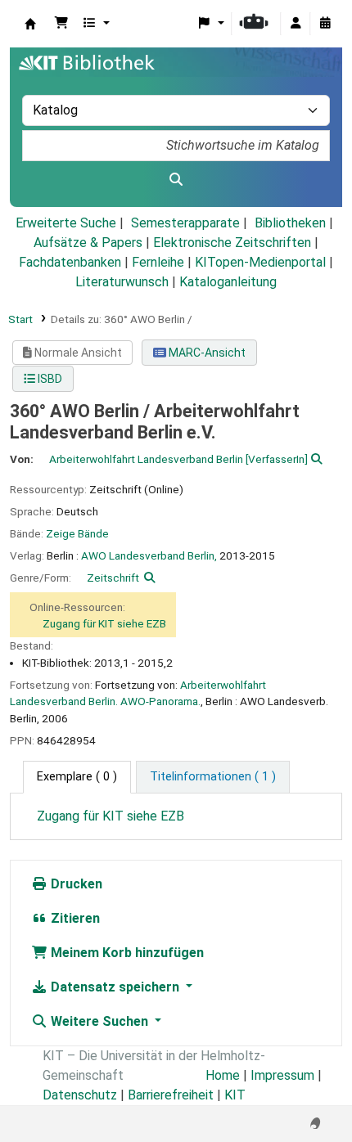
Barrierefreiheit (171, 1095)
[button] (61, 23)
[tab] (213, 777)
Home (222, 1075)
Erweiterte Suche (66, 223)
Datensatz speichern (115, 987)
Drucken (74, 884)
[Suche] (176, 180)
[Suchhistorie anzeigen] (325, 23)
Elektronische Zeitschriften (232, 242)
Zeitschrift (113, 577)
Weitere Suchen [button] (99, 1021)
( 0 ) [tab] (77, 777)
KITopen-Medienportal (260, 262)
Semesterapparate (185, 223)
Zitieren (73, 918)
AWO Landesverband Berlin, (149, 555)
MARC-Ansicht (206, 352)
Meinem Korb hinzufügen (125, 952)
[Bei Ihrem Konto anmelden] (295, 23)
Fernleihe (158, 262)
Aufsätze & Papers (88, 242)
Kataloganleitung (228, 282)
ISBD (48, 378)
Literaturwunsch (122, 282)
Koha (30, 23)
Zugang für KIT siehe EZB (104, 623)
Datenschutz (80, 1095)
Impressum (282, 1075)
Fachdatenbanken (70, 262)
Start (20, 319)
